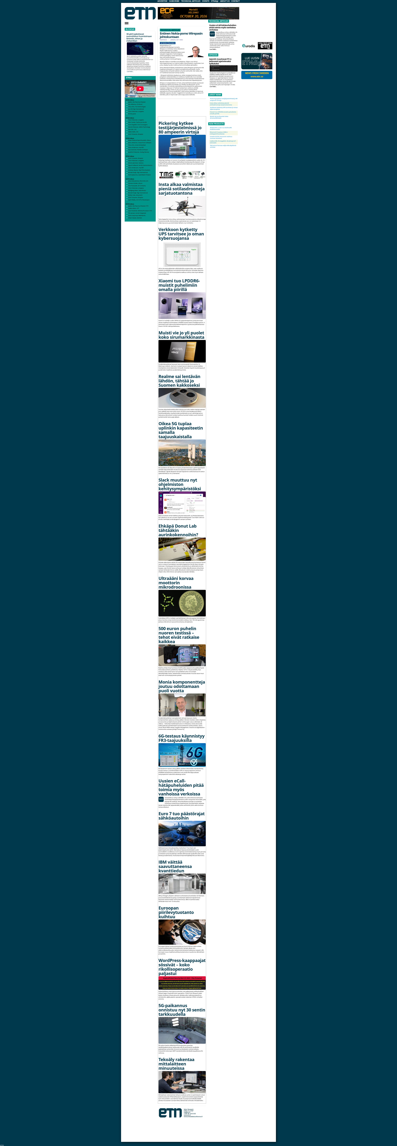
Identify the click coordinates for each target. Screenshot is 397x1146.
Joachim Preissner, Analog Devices (138, 152)
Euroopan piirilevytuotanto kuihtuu (176, 912)
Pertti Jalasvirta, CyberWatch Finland (139, 175)
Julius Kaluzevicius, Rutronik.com (138, 181)
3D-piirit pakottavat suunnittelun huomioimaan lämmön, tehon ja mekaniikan (139, 37)
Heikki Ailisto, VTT (133, 208)
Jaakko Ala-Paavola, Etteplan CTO (138, 206)
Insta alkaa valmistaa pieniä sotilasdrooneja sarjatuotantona (181, 188)
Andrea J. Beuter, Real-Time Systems (139, 170)
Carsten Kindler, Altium (135, 183)
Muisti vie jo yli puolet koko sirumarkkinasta (181, 335)
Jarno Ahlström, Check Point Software (139, 143)
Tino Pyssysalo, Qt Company (137, 186)
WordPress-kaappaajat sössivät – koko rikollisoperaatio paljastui (182, 966)
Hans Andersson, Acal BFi (136, 147)
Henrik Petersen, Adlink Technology (139, 127)
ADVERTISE (162, 1)
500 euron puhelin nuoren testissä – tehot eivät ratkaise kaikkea (178, 634)
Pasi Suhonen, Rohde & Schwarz (138, 150)
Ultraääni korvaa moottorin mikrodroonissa (175, 582)
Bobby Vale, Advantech (135, 195)
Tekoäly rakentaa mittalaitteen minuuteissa (176, 1063)
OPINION (213, 55)
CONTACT (235, 1)
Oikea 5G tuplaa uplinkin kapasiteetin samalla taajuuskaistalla (180, 430)
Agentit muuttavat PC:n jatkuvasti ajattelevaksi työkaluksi (220, 61)
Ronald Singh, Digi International (138, 172)
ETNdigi (214, 1)
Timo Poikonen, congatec (136, 111)
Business (172, 43)
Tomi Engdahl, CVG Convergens (138, 125)
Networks (163, 43)
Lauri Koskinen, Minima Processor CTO (140, 211)
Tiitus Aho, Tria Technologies (137, 107)
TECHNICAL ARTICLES (190, 1)
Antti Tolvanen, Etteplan (135, 134)
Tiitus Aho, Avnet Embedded (137, 145)
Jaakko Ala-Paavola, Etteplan (137, 102)
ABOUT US (225, 1)
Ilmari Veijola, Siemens (135, 218)
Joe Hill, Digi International (136, 109)
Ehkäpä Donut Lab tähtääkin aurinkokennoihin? (178, 530)
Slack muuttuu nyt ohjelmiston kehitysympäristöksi (179, 484)
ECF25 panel (132, 114)
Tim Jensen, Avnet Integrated (137, 213)
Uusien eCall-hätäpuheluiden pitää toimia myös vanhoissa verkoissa (181, 787)
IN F (127, 29)
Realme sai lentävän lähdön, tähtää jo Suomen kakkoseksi (179, 380)
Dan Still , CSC (132, 129)
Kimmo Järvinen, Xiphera (135, 163)
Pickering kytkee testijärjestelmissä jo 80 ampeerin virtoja (179, 127)
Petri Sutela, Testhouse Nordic (137, 122)
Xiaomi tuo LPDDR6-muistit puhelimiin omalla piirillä (179, 285)
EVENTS (205, 1)
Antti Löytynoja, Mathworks (136, 215)
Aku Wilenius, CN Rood (135, 104)
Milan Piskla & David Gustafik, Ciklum (139, 140)
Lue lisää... (130, 71)
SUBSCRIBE (174, 1)
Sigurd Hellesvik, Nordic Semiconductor (140, 165)
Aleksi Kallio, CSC (133, 132)
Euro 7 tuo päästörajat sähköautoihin (181, 816)
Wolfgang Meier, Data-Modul (137, 190)
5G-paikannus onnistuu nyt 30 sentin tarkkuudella (181, 1009)
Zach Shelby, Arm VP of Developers (139, 200)
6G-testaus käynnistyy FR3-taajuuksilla (181, 738)
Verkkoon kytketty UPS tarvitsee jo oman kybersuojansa (181, 233)
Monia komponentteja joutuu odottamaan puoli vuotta (181, 686)
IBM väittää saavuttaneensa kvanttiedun (175, 866)
